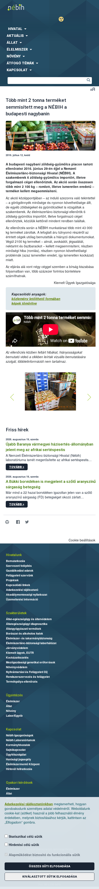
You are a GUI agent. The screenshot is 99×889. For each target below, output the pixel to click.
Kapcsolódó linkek (18, 585)
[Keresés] (88, 80)
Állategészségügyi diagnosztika (26, 624)
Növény (11, 711)
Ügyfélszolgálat (16, 754)
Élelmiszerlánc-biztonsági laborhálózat (31, 643)
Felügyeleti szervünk (19, 575)
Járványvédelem (17, 648)
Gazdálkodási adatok (19, 570)
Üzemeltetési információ (22, 599)
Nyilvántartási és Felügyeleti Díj (26, 672)
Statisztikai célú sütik (25, 836)
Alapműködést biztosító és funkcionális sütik (44, 854)
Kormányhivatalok (18, 745)
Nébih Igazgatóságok (19, 735)
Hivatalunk (14, 555)
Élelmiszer (13, 701)
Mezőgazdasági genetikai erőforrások (30, 662)
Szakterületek (16, 613)
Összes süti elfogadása (49, 866)
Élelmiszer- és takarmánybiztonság (29, 638)
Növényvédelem (16, 667)
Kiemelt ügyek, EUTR (20, 653)
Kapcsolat (13, 729)
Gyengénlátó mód (63, 19)
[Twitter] (26, 522)
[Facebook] (17, 522)
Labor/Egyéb (14, 715)
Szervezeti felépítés (19, 566)
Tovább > (16, 467)
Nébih (24, 7)
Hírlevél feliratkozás (19, 769)
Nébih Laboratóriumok (20, 740)
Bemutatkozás (15, 561)
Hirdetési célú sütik (23, 844)
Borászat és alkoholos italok (24, 633)
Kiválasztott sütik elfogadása (49, 876)
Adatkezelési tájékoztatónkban (29, 804)
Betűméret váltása (93, 89)
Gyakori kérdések (19, 782)
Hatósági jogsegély (18, 759)
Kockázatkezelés (17, 657)
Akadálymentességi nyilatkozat (26, 594)
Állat (9, 706)
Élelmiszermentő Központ (23, 764)
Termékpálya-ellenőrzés (22, 681)
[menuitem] (49, 28)
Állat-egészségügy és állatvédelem (29, 619)
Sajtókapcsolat (16, 750)
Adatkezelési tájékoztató (22, 590)
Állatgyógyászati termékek (23, 629)
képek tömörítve (24, 303)
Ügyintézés (14, 695)
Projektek (12, 580)
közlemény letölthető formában (36, 298)
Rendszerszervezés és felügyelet (28, 677)
